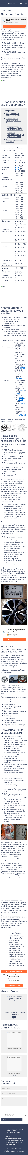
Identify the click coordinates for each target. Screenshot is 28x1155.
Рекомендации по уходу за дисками (14, 141)
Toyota (22, 3)
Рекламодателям (10, 1144)
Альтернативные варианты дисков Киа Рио (13, 121)
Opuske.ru (3, 3)
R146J (17, 167)
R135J (17, 160)
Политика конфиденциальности (14, 1140)
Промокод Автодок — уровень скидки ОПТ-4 (14, 1013)
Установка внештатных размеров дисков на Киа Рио (15, 135)
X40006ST (18, 378)
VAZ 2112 (22, 415)
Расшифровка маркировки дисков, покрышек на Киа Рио (15, 128)
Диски (14, 1051)
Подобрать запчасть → (14, 640)
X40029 (22, 403)
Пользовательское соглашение (13, 1142)
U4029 (20, 399)
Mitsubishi (11, 3)
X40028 (22, 390)
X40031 (17, 394)
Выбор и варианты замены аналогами (13, 114)
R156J (17, 169)
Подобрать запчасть (14, 26)
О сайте (7, 1136)
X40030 (21, 398)
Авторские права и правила (13, 1138)
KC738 (22, 368)
